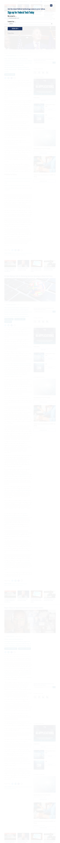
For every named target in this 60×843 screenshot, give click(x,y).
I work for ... (12, 21)
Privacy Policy (11, 33)
